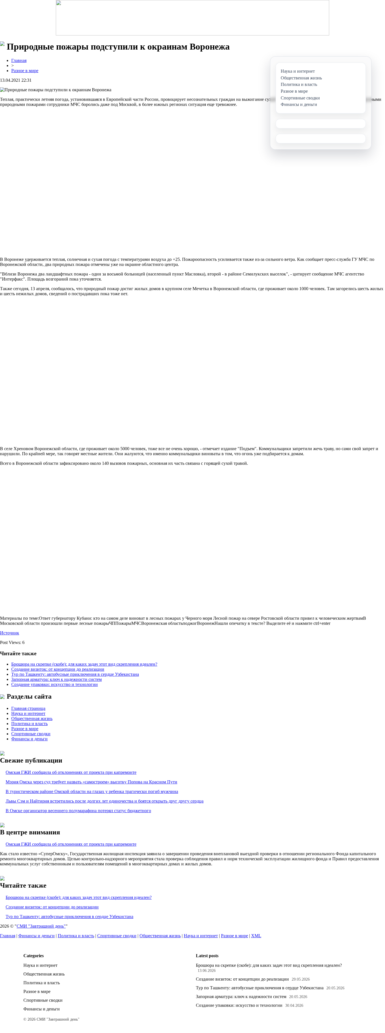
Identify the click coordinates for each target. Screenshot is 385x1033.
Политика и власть (29, 723)
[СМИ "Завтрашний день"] (192, 17)
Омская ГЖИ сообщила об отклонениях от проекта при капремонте (71, 772)
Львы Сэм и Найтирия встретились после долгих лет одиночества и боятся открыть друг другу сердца (104, 801)
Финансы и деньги (29, 738)
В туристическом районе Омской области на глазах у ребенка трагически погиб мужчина (92, 791)
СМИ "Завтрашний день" (41, 926)
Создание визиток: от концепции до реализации (57, 669)
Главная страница (28, 708)
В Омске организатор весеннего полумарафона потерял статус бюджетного (78, 810)
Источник (9, 632)
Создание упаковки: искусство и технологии (54, 684)
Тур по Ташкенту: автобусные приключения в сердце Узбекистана (75, 674)
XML (256, 935)
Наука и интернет (28, 713)
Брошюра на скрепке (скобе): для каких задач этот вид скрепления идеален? (84, 664)
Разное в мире (24, 70)
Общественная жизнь (31, 718)
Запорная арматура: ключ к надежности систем (56, 679)
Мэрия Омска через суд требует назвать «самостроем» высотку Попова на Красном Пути (91, 781)
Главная (18, 60)
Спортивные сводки (30, 733)
